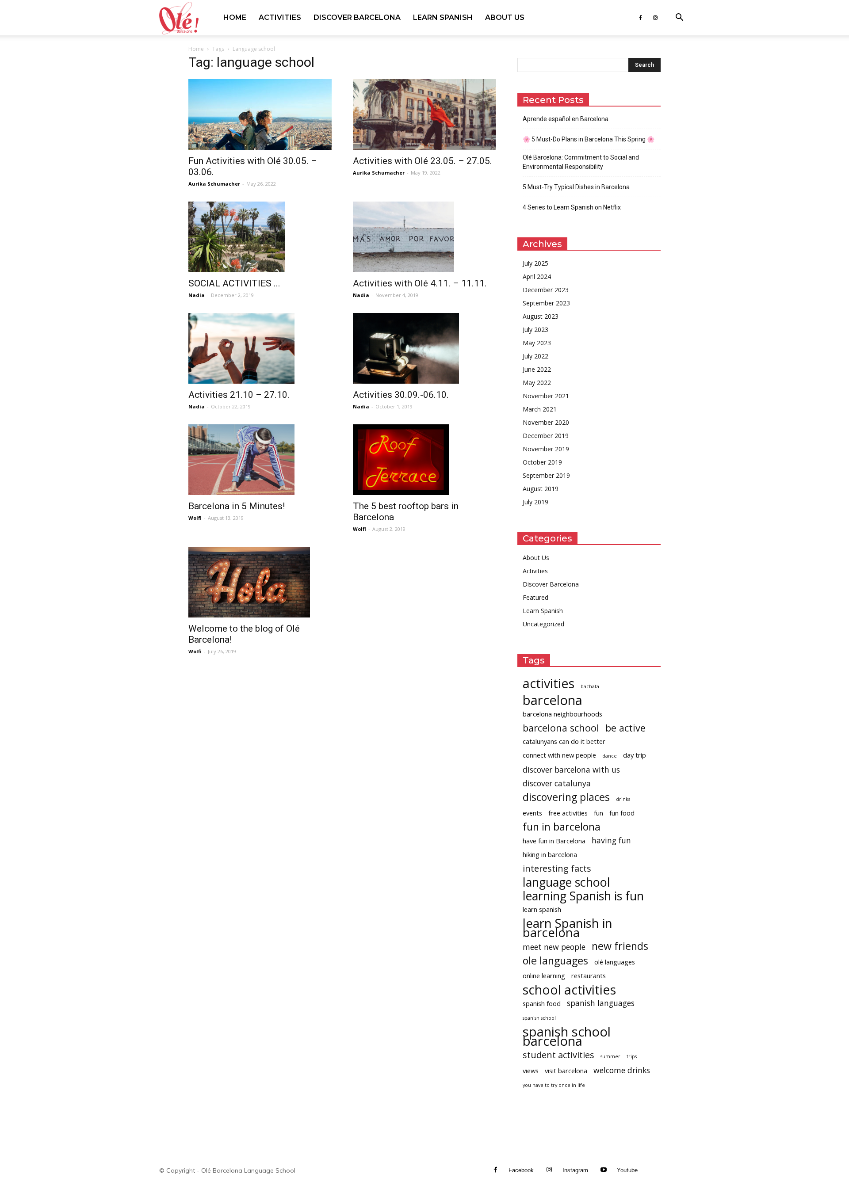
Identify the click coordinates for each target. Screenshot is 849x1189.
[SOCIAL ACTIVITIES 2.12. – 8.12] (260, 237)
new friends (620, 946)
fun (598, 812)
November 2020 (546, 422)
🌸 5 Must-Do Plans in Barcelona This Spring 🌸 (588, 139)
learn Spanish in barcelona (567, 927)
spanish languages (601, 1003)
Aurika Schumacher (214, 183)
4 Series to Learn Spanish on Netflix (572, 207)
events (532, 812)
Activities (280, 17)
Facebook (521, 1170)
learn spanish (542, 909)
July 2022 (535, 356)
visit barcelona (566, 1070)
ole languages (555, 960)
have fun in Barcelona (554, 840)
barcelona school (561, 727)
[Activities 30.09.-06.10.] (424, 348)
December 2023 (546, 290)
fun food (622, 812)
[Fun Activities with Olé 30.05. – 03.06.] (260, 114)
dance (609, 756)
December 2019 (546, 435)
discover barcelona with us (571, 769)
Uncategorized (543, 624)
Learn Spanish (443, 17)
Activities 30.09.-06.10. (401, 394)
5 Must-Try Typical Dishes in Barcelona (576, 187)
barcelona (552, 700)
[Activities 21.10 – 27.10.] (260, 348)
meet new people (554, 947)
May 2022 (537, 382)
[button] (679, 18)
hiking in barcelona (550, 854)
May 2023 (537, 343)
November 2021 (546, 396)
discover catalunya (557, 783)
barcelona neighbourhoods (562, 713)
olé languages (614, 961)
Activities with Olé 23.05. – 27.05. (422, 161)
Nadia (196, 295)
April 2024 (537, 276)
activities (548, 683)
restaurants (588, 975)
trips (632, 1056)
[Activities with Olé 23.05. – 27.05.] (424, 114)
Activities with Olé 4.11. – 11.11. (420, 283)
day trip (634, 755)
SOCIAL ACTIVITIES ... (234, 283)
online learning (544, 975)
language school (566, 882)
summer (610, 1056)
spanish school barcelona (567, 1036)
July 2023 (535, 329)
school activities (569, 989)
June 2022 (537, 369)
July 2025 (535, 263)
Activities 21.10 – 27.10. (239, 394)
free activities (568, 812)
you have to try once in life (554, 1085)
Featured (535, 597)
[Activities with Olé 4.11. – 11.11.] (424, 237)
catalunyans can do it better (564, 741)
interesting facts (557, 868)
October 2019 (542, 462)
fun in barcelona (561, 826)
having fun (611, 840)
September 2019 (546, 475)
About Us (504, 17)
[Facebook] (640, 17)
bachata (590, 686)
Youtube (627, 1170)
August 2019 (540, 488)
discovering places (566, 797)
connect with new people (559, 755)
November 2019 (546, 449)
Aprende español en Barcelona (565, 118)
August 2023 (540, 316)
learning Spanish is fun (583, 895)
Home (234, 17)
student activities (558, 1054)
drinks (623, 799)
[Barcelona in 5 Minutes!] (260, 459)
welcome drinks (621, 1070)
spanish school (539, 1018)
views (531, 1070)
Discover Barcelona (357, 17)
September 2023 (546, 303)
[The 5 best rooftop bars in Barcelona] (424, 459)
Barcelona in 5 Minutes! (236, 506)
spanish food (542, 1003)
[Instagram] (655, 17)
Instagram (575, 1170)
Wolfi (195, 517)
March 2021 (540, 409)
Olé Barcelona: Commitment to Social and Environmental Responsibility (581, 162)
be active (625, 727)
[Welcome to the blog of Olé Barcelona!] (260, 582)
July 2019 (535, 502)
